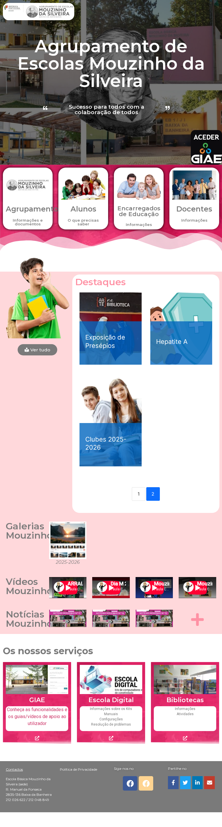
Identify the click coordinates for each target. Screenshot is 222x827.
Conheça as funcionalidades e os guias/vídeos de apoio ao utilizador (37, 716)
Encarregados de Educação (138, 211)
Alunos (83, 209)
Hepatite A (172, 341)
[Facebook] (130, 783)
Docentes (194, 209)
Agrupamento (32, 209)
